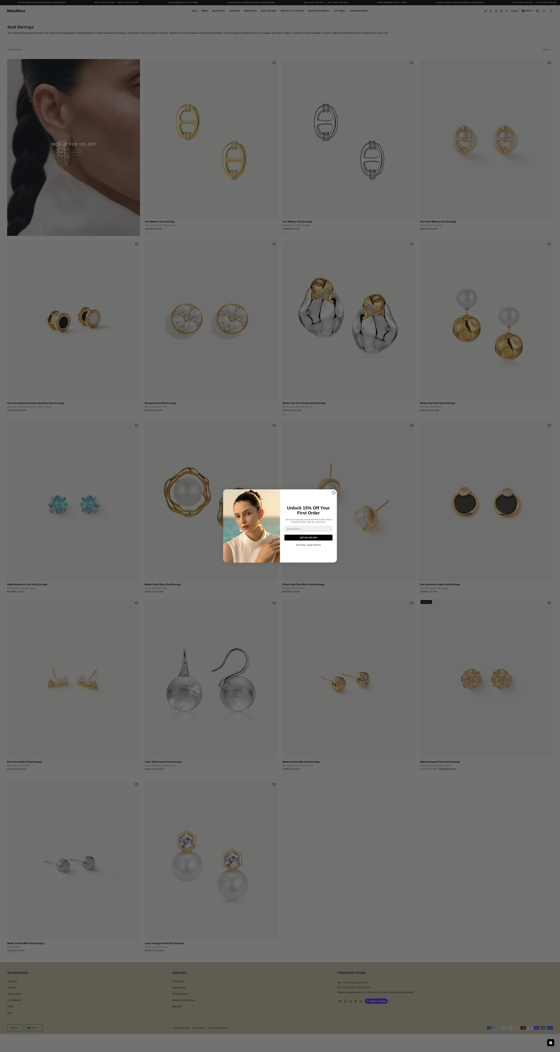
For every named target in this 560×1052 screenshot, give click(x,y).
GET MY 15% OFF (308, 537)
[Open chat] (550, 1042)
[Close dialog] (333, 492)
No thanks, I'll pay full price (308, 545)
